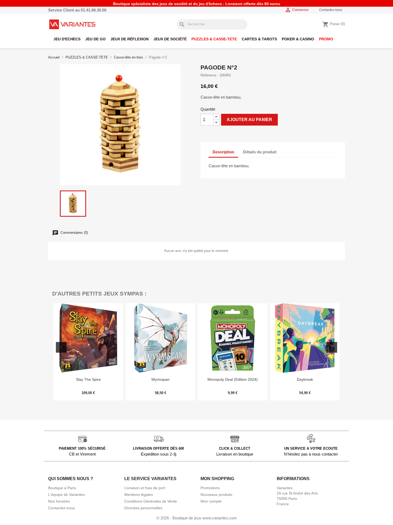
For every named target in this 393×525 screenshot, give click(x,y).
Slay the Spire (88, 379)
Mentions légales (138, 494)
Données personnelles (143, 508)
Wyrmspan (160, 379)
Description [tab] (223, 152)
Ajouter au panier (249, 119)
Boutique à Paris (62, 488)
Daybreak (305, 379)
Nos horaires (59, 501)
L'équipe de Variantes (66, 494)
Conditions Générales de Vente (150, 501)
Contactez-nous (330, 10)
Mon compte (211, 501)
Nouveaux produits (216, 494)
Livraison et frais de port (144, 488)
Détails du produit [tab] (259, 152)
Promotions (210, 488)
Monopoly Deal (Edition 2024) (232, 379)
